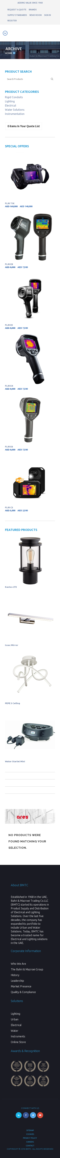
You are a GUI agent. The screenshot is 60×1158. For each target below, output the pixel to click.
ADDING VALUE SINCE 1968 (30, 3)
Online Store (18, 1042)
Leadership (17, 980)
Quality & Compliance (23, 992)
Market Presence (21, 986)
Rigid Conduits (14, 97)
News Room (36, 15)
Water (14, 1030)
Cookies (30, 1134)
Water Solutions (14, 109)
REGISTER (12, 20)
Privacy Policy (30, 1138)
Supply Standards (17, 15)
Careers (30, 1142)
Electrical (10, 105)
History (15, 975)
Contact (30, 1146)
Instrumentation (14, 113)
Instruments (18, 1036)
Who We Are (18, 963)
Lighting (10, 101)
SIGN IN (47, 15)
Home (8, 53)
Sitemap (30, 1130)
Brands (33, 9)
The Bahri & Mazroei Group (27, 969)
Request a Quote (17, 9)
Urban (14, 1019)
